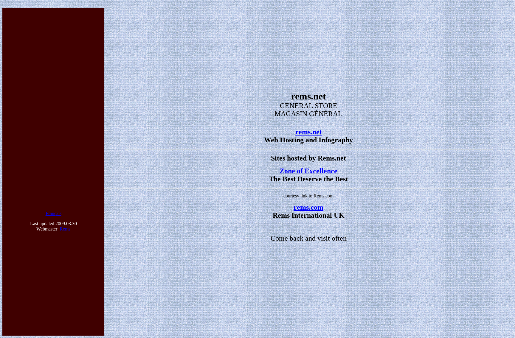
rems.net (308, 132)
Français (53, 213)
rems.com (308, 207)
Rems (65, 228)
